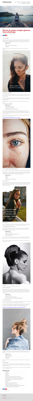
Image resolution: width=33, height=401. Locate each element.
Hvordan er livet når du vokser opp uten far (10, 179)
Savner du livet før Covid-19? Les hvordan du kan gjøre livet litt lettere (13, 298)
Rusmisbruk (6, 371)
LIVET (20, 3)
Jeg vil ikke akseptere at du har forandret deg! (11, 45)
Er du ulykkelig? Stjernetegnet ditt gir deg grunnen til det (12, 386)
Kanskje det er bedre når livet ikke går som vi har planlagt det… (13, 376)
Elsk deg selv (6, 374)
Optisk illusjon (7, 46)
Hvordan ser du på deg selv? (8, 355)
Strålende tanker (7, 2)
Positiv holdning (7, 375)
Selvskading (6, 176)
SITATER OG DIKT (28, 3)
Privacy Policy (4, 395)
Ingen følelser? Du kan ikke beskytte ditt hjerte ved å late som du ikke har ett (14, 385)
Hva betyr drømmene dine (8, 295)
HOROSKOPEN (23, 3)
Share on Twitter (4, 35)
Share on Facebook (3, 35)
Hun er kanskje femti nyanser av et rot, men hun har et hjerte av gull (13, 379)
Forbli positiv (6, 381)
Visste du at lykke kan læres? (8, 235)
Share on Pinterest (5, 35)
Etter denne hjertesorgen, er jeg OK (9, 106)
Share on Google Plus (6, 35)
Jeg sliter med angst (7, 380)
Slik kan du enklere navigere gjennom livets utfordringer (16, 31)
